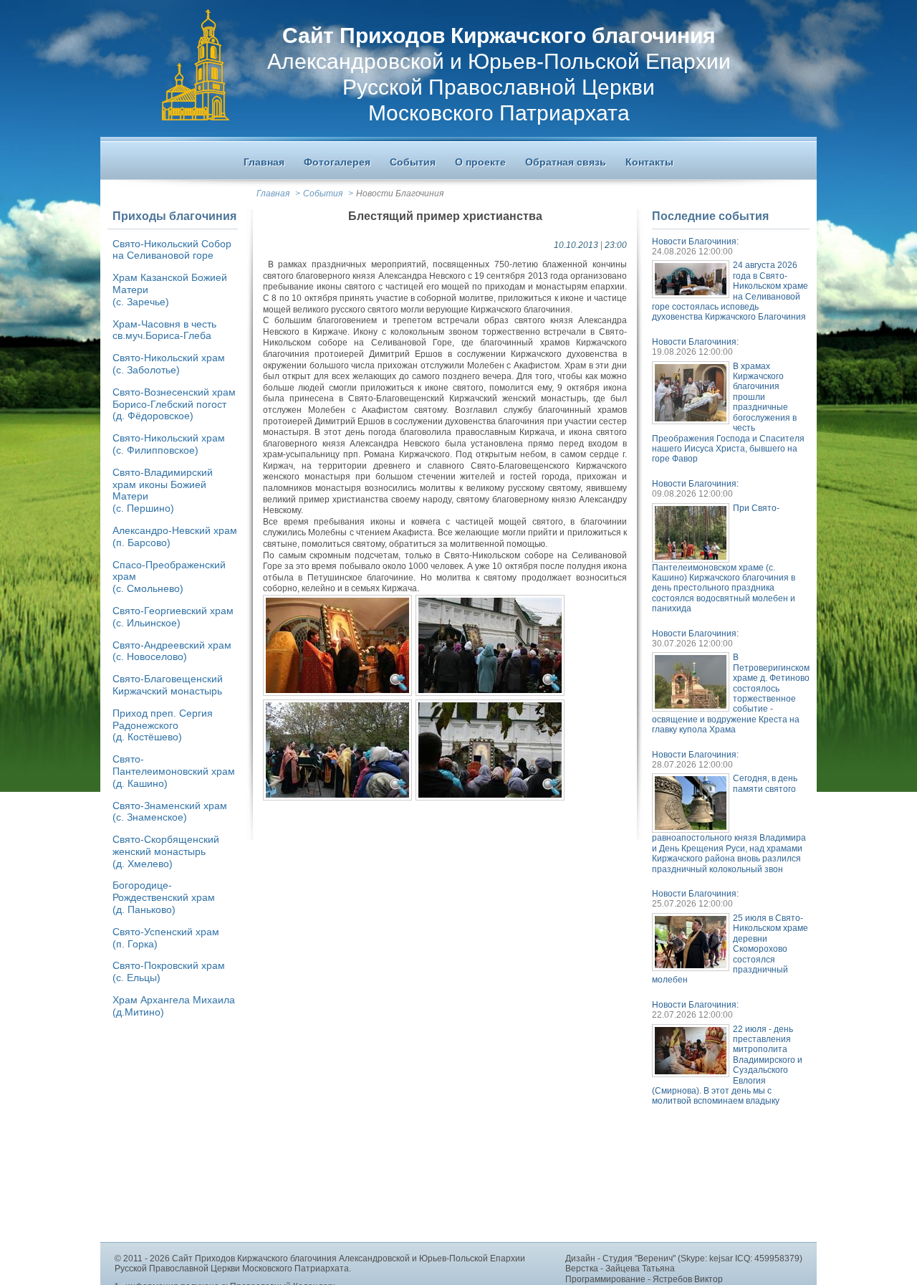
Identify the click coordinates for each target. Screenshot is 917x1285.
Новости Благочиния (399, 193)
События (322, 193)
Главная (272, 193)
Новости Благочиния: (695, 242)
